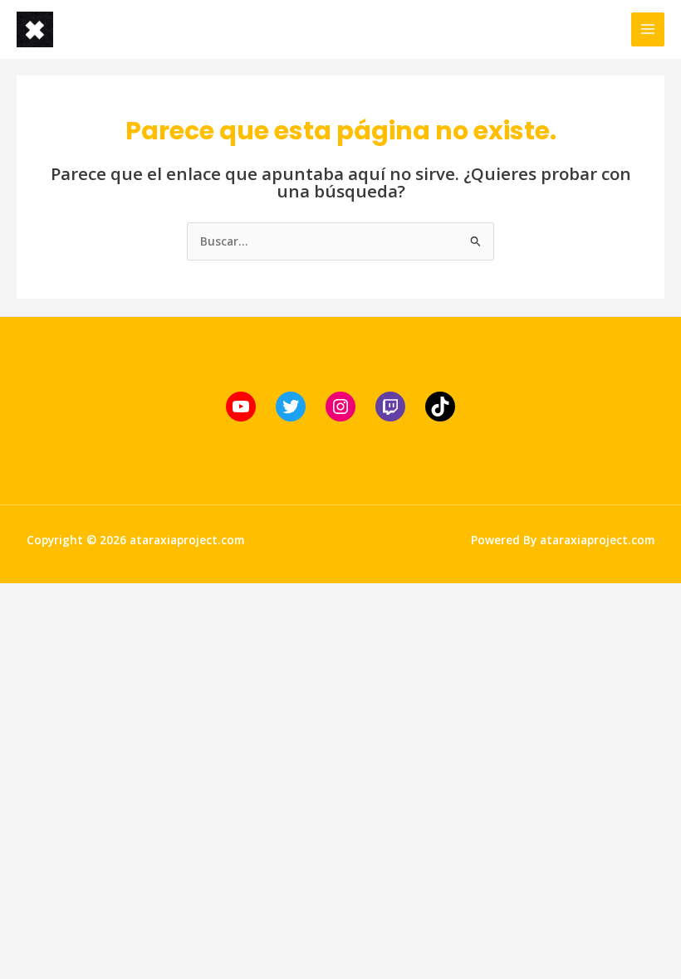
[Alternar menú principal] (648, 29)
